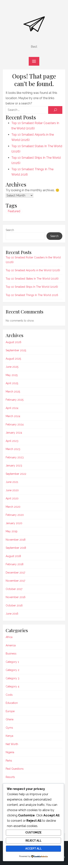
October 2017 (14, 589)
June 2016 (12, 613)
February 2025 (14, 399)
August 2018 (13, 556)
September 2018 (16, 547)
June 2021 (12, 481)
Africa (9, 637)
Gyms (9, 727)
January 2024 (14, 432)
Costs (9, 694)
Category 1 (12, 661)
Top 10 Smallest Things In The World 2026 (32, 295)
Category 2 (12, 669)
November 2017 (15, 580)
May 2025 (12, 375)
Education (12, 702)
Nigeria (10, 752)
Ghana (9, 719)
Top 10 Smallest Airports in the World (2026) (33, 270)
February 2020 (15, 514)
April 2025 (12, 383)
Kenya (9, 735)
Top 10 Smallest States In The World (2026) (32, 278)
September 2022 (16, 473)
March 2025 (13, 391)
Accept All (33, 848)
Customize (33, 832)
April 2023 (12, 440)
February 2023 (15, 457)
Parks (9, 760)
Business (11, 653)
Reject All (34, 840)
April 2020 (12, 498)
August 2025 (13, 358)
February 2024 (15, 424)
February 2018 (14, 564)
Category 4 (12, 686)
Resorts (10, 777)
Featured (14, 211)
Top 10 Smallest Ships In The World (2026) (32, 286)
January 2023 (14, 465)
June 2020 (12, 490)
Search (10, 230)
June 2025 (12, 366)
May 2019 (11, 531)
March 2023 (13, 449)
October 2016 (14, 605)
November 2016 (16, 597)
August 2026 (13, 342)
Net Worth (12, 744)
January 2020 (14, 523)
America (11, 645)
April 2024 (12, 408)
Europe (10, 711)
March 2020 (13, 506)
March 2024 (13, 416)
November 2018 (16, 539)
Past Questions (15, 768)
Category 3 (12, 678)
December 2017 (15, 572)
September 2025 (16, 350)
